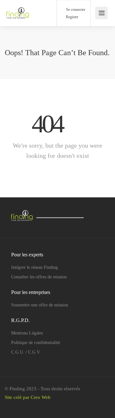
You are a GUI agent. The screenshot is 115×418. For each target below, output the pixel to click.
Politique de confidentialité (35, 342)
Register (71, 17)
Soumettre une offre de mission (39, 305)
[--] (22, 406)
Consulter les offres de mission (39, 277)
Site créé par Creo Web (27, 397)
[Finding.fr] (17, 9)
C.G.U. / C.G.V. (26, 352)
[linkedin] (11, 406)
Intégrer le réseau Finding (34, 267)
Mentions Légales (27, 333)
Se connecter (75, 9)
